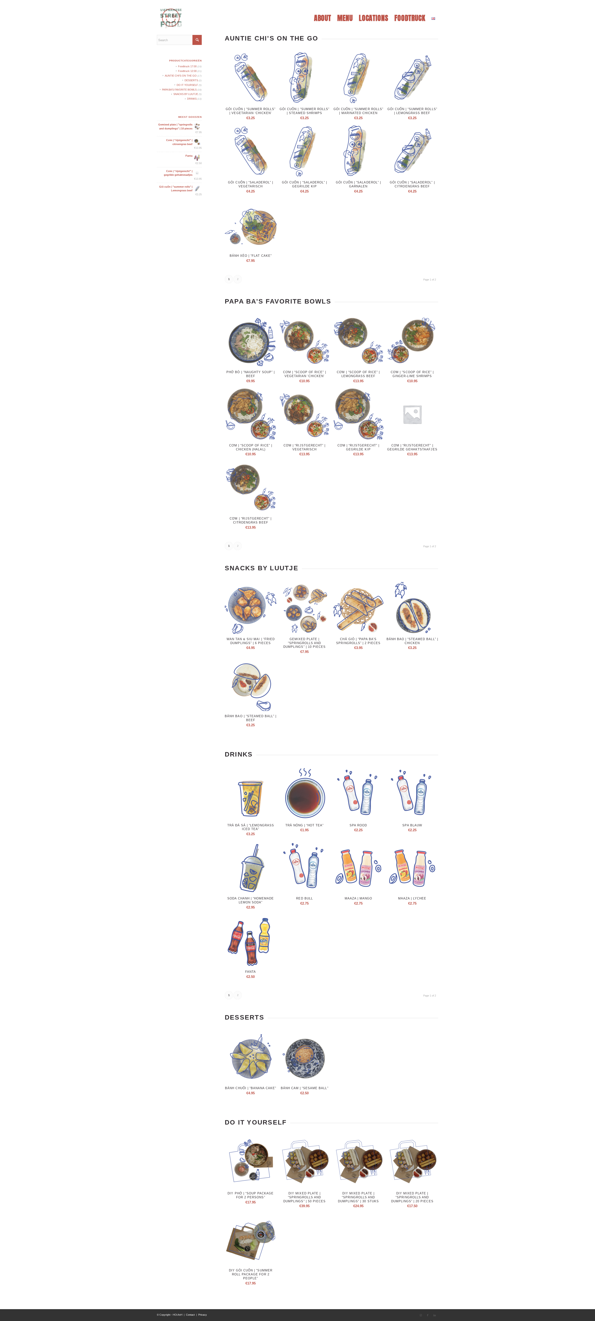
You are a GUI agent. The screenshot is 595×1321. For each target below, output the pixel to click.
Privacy (202, 1314)
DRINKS (192, 98)
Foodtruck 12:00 (187, 71)
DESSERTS (191, 80)
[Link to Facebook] (427, 1315)
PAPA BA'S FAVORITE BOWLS (179, 89)
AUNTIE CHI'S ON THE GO (181, 75)
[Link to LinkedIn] (434, 1315)
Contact (190, 1314)
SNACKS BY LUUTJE (185, 94)
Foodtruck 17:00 (187, 66)
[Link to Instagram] (420, 1315)
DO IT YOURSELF (187, 85)
